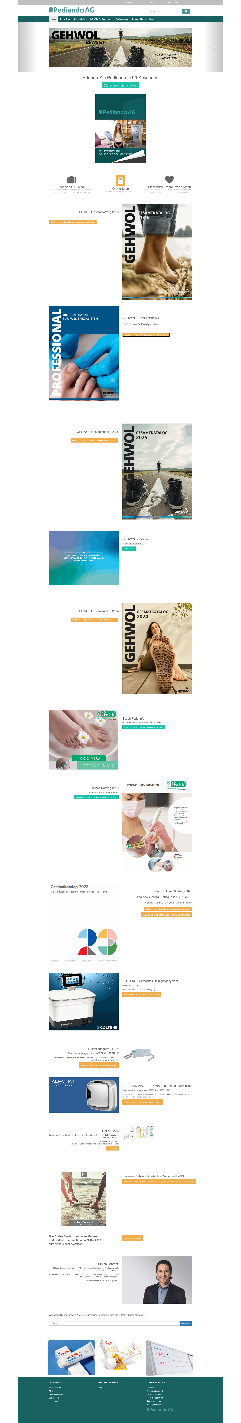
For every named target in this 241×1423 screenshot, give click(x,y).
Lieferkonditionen (56, 1394)
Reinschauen (129, 548)
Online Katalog (131, 1238)
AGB (51, 1391)
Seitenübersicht (55, 1387)
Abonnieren (185, 1323)
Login (100, 1387)
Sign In (151, 2)
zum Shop (111, 1148)
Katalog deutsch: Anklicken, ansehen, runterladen (143, 727)
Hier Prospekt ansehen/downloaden (98, 1065)
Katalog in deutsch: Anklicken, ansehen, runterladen (96, 797)
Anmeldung (130, 2)
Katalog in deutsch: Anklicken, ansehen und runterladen (73, 222)
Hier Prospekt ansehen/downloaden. (143, 1102)
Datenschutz (54, 1398)
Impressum (53, 1401)
